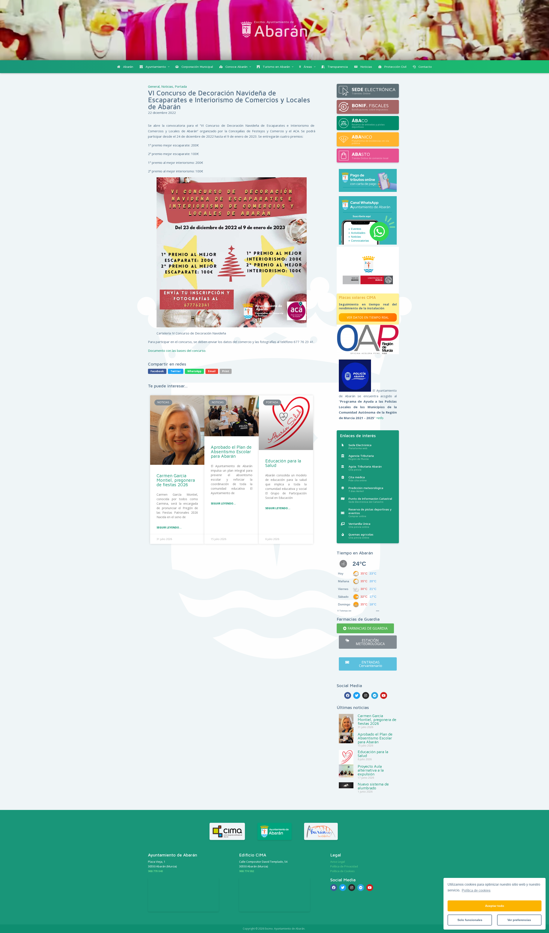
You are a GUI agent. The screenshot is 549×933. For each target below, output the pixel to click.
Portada (181, 86)
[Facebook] (347, 695)
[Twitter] (356, 695)
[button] (365, 628)
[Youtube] (383, 695)
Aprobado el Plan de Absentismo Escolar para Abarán (231, 451)
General (154, 86)
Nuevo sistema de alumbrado (373, 786)
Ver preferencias (519, 920)
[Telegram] (374, 695)
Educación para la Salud (283, 463)
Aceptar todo (494, 905)
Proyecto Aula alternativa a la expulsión (371, 770)
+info (379, 418)
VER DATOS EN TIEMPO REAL (368, 317)
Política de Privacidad (344, 866)
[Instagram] (365, 695)
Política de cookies (476, 890)
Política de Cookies (342, 871)
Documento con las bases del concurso (176, 350)
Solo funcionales (469, 920)
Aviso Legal (337, 862)
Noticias (167, 86)
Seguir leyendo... (169, 527)
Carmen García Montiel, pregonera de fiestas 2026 (176, 480)
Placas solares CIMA (357, 297)
